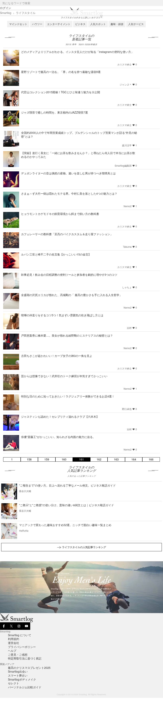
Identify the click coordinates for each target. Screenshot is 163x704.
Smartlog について (19, 635)
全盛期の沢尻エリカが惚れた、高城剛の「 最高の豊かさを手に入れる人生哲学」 (71, 295)
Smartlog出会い (18, 671)
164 (133, 459)
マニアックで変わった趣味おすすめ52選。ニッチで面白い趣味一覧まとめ (65, 525)
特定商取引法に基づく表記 (24, 658)
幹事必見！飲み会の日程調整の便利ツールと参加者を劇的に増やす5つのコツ (69, 275)
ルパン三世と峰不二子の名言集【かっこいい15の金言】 (56, 254)
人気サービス (136, 24)
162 (99, 459)
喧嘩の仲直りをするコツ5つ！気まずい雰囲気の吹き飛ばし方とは (62, 315)
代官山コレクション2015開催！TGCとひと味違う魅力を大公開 (60, 92)
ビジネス (80, 24)
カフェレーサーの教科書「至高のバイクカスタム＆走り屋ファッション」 (67, 234)
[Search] (159, 3)
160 (64, 459)
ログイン (5, 8)
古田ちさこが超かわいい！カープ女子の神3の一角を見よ (56, 356)
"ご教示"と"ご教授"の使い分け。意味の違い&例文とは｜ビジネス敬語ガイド (66, 505)
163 (116, 459)
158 (29, 459)
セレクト (13, 683)
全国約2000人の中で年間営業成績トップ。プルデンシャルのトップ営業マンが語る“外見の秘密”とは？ (79, 134)
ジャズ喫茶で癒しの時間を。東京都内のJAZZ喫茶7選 (54, 112)
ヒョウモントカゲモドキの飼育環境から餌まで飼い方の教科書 (60, 214)
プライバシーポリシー (22, 647)
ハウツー (37, 24)
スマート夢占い (17, 675)
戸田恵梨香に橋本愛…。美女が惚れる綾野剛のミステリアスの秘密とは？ (67, 335)
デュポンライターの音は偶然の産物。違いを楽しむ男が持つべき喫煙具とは (68, 173)
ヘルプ (12, 651)
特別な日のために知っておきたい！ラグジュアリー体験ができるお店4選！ (67, 396)
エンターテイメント (58, 24)
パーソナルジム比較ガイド (24, 687)
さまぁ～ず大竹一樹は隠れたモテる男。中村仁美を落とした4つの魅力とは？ (69, 193)
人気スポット (98, 24)
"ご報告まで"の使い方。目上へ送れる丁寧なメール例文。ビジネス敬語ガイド (67, 485)
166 (151, 459)
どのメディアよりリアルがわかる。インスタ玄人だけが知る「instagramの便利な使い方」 (77, 52)
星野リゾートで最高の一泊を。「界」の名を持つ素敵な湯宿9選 (61, 72)
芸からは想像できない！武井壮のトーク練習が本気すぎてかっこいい (64, 376)
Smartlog (5, 13)
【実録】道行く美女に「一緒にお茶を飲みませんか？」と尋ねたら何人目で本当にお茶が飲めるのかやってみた (78, 155)
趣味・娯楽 (117, 24)
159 (46, 459)
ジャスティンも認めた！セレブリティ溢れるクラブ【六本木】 (60, 417)
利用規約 (13, 639)
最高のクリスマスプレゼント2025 (29, 668)
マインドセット (18, 24)
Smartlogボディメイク (22, 679)
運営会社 (13, 643)
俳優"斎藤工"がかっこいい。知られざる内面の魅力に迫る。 (58, 437)
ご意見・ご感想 (17, 654)
